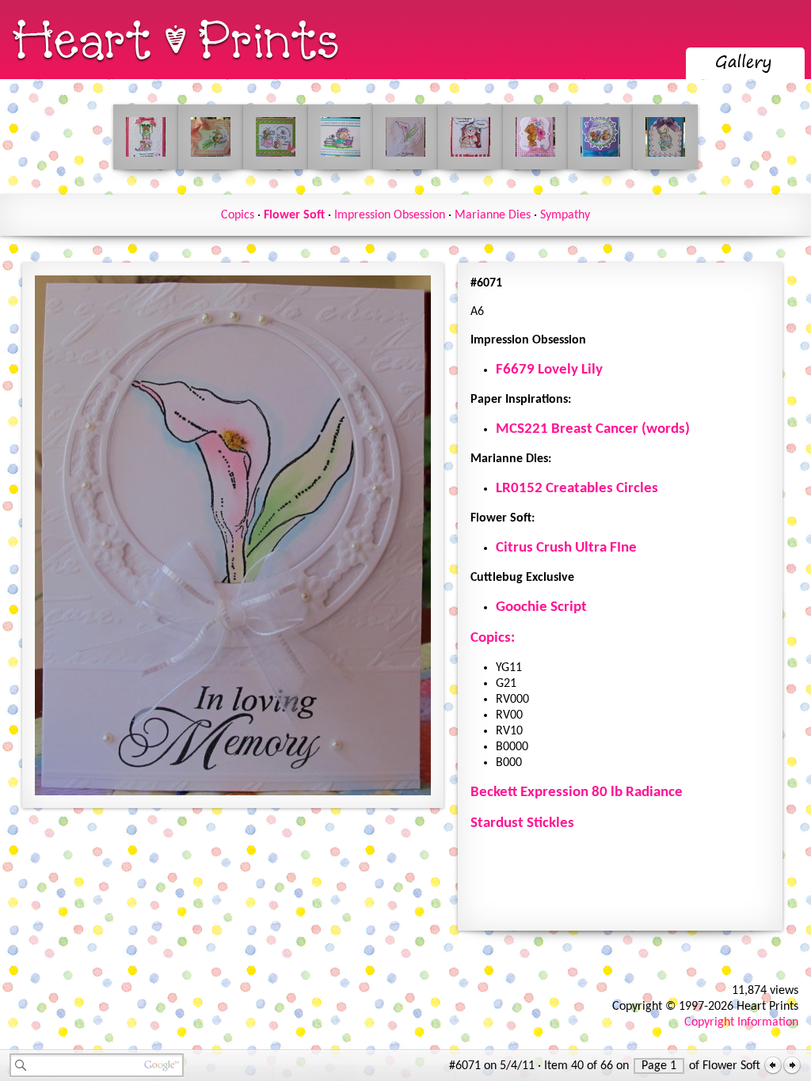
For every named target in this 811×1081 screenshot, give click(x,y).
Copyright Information (741, 1022)
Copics (237, 215)
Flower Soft (294, 215)
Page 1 (659, 1066)
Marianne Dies (493, 215)
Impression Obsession (389, 215)
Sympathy (565, 215)
